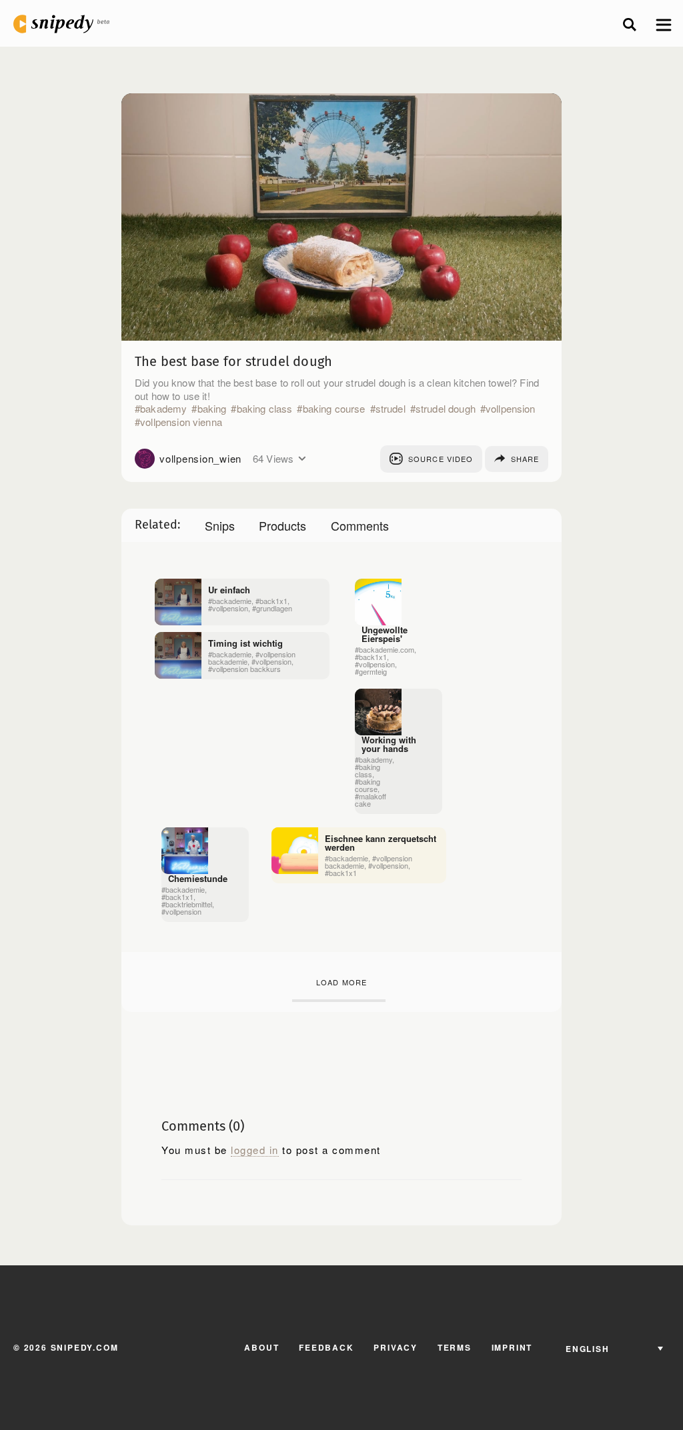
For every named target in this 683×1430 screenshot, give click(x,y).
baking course (334, 408)
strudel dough (446, 408)
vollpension (511, 408)
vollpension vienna (181, 422)
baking (211, 408)
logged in (255, 1150)
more (301, 458)
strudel (391, 408)
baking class (264, 408)
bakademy (163, 408)
